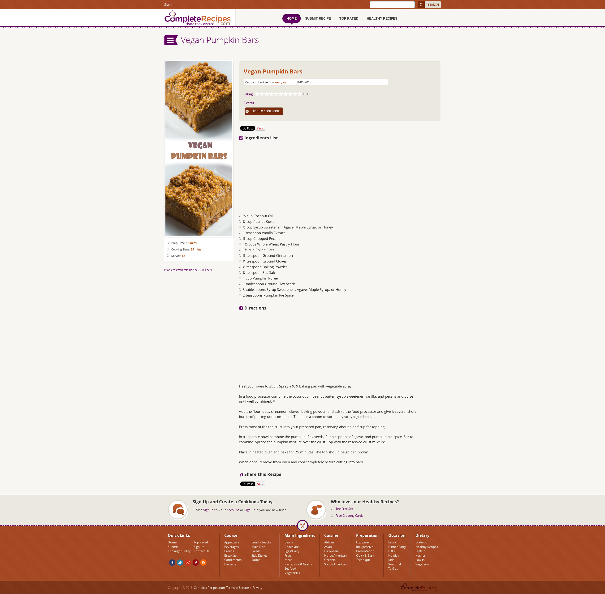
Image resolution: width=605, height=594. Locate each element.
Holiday (393, 555)
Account (233, 510)
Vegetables (292, 573)
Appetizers (231, 542)
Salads (255, 551)
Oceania (330, 560)
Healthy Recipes (426, 547)
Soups (255, 560)
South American (335, 564)
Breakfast (231, 555)
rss (203, 562)
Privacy (257, 587)
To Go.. (393, 568)
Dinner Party (397, 547)
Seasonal (394, 564)
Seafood (290, 568)
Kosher (420, 555)
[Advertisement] (340, 175)
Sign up (250, 510)
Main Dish (258, 547)
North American (335, 555)
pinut (195, 562)
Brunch (393, 542)
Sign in (168, 4)
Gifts (391, 551)
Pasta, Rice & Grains (298, 564)
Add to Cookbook (266, 111)
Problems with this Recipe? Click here (188, 270)
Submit (173, 547)
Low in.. (420, 560)
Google (188, 562)
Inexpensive (364, 547)
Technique (363, 560)
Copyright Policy (179, 551)
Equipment (364, 542)
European (331, 551)
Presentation (365, 551)
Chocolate (292, 547)
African (329, 542)
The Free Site (345, 509)
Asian (328, 547)
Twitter (180, 562)
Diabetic (421, 542)
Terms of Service (237, 587)
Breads (229, 551)
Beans (289, 542)
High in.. (421, 551)
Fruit (288, 555)
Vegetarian (423, 564)
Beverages (231, 547)
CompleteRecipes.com (209, 587)
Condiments (233, 560)
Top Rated (201, 542)
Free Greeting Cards (349, 515)
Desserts (230, 564)
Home (172, 542)
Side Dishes (259, 555)
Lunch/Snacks (261, 542)
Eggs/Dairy (292, 551)
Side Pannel (171, 40)
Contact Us (201, 551)
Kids (391, 560)
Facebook (172, 562)
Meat (288, 560)
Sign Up (199, 547)
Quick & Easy (365, 555)
